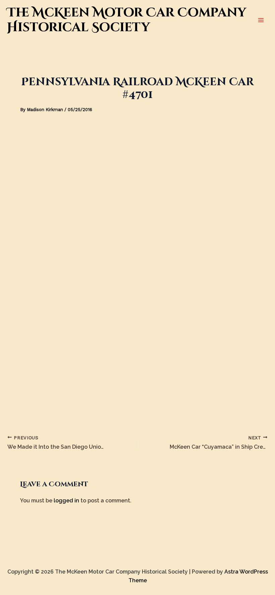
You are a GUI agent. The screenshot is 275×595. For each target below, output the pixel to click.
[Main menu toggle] (261, 20)
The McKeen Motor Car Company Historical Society (126, 20)
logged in (66, 500)
